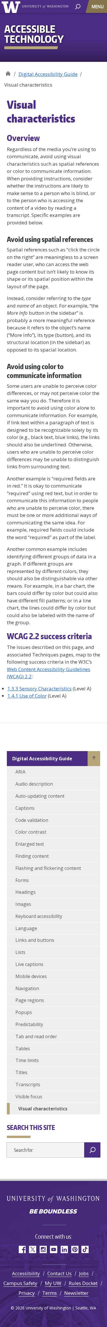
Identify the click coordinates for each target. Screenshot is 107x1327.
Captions (25, 808)
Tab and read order (36, 1036)
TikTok (85, 1249)
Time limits (27, 1060)
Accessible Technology (7, 72)
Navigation (27, 988)
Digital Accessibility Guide (48, 74)
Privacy (27, 1293)
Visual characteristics (42, 1108)
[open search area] (77, 6)
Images (23, 904)
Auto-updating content (39, 796)
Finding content (32, 856)
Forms (22, 880)
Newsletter (76, 1293)
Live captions (29, 964)
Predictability (29, 1024)
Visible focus (28, 1096)
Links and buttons (34, 940)
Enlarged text (29, 844)
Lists (20, 952)
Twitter (32, 1249)
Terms (49, 1293)
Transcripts (27, 1084)
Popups (23, 1012)
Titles (21, 1072)
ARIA (20, 772)
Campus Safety (20, 1283)
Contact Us (59, 1273)
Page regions (29, 1000)
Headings (25, 892)
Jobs (84, 1273)
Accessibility (26, 1273)
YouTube (53, 1249)
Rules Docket (83, 1283)
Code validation (31, 820)
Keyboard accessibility (38, 916)
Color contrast (30, 832)
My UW (53, 1283)
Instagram (43, 1249)
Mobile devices (31, 976)
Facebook (22, 1249)
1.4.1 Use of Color (27, 695)
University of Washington (11, 6)
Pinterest (74, 1249)
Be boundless (53, 1211)
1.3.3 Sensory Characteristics (39, 688)
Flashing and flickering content (48, 868)
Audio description (34, 784)
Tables (22, 1048)
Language (26, 928)
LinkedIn (64, 1249)
